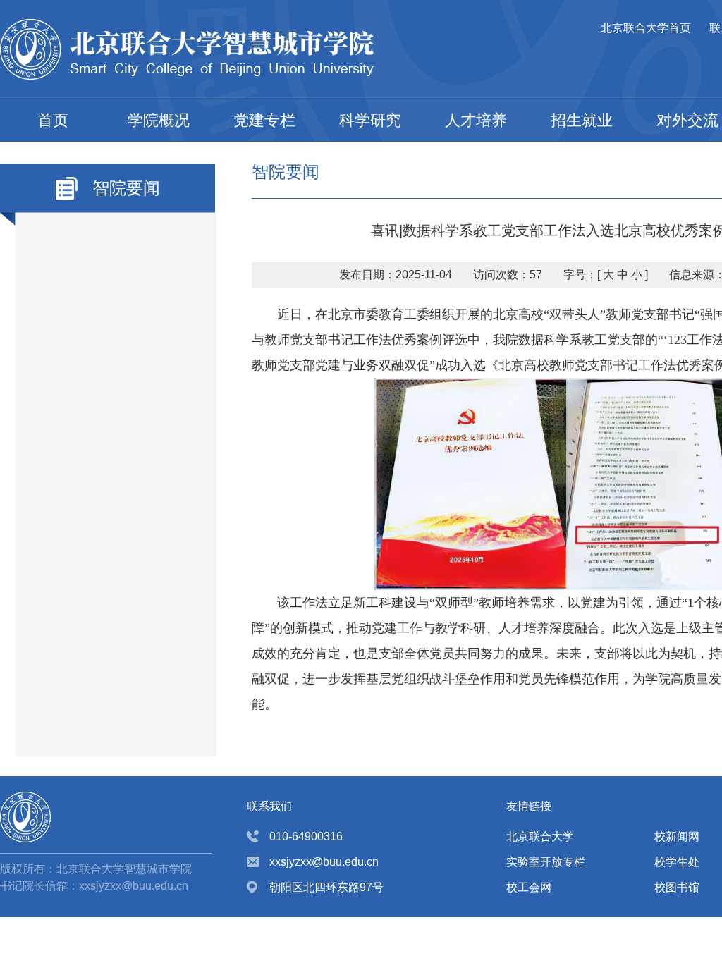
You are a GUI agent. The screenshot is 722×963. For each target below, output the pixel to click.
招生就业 (582, 120)
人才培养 (476, 120)
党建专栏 (264, 120)
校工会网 (528, 887)
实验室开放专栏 (545, 862)
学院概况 (159, 120)
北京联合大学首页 (646, 28)
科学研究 (370, 120)
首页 (52, 120)
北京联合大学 (540, 836)
